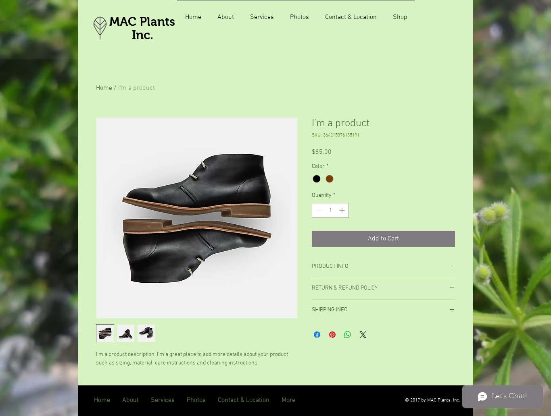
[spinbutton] (330, 210)
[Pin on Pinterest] (332, 334)
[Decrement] (318, 210)
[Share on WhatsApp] (348, 334)
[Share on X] (363, 334)
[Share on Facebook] (317, 334)
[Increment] (343, 210)
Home (104, 88)
